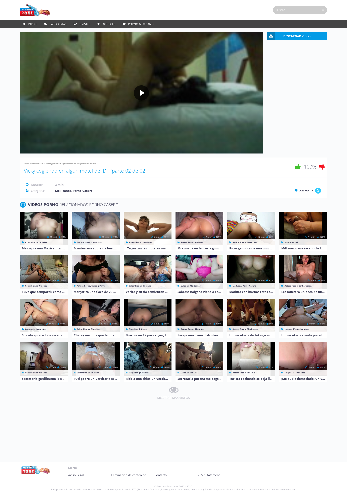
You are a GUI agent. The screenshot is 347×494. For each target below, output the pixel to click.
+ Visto (84, 24)
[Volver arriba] (338, 487)
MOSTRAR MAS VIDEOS (173, 398)
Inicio (32, 24)
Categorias (57, 24)
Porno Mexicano (141, 24)
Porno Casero (83, 191)
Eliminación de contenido (128, 475)
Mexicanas (36, 163)
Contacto (160, 475)
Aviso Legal (76, 475)
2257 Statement (209, 475)
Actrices (108, 24)
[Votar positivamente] (298, 167)
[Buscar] (323, 10)
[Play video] (141, 93)
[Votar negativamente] (322, 167)
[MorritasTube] (35, 10)
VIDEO (297, 36)
